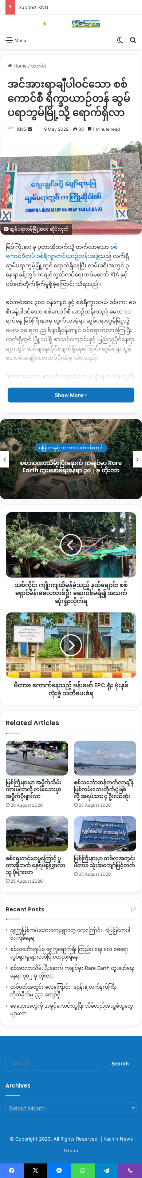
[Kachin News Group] (71, 24)
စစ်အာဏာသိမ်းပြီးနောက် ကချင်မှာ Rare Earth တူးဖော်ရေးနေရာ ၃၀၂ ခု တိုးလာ (68, 466)
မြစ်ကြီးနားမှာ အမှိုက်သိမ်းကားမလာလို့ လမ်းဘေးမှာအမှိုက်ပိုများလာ (33, 789)
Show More (69, 395)
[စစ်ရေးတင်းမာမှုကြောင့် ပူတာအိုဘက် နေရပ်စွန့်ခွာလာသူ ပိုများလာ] (37, 833)
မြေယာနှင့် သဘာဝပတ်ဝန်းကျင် (68, 448)
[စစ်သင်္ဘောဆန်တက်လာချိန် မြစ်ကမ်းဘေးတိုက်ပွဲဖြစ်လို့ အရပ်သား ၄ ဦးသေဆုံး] (105, 758)
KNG (22, 129)
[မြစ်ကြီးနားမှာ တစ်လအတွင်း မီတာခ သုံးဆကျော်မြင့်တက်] (105, 833)
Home (19, 66)
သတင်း (39, 66)
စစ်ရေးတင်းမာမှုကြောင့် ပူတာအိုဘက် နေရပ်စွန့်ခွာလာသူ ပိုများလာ (35, 865)
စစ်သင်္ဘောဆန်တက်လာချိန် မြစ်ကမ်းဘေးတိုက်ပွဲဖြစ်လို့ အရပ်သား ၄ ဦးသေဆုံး (104, 789)
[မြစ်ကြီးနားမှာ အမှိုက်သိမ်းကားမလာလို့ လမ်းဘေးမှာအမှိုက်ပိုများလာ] (37, 758)
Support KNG (33, 7)
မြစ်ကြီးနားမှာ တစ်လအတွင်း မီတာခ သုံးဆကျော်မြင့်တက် (104, 862)
